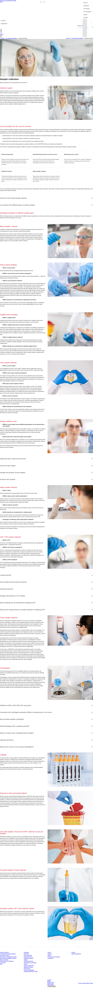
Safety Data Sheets (28, 961)
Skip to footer (13, 0)
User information (28, 955)
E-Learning (2, 962)
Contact (73, 952)
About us (50, 953)
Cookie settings (51, 986)
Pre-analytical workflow (11, 38)
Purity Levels (27, 968)
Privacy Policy (50, 982)
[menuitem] (88, 2)
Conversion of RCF (4, 955)
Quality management (29, 965)
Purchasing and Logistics (54, 956)
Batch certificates (4, 959)
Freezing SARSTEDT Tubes (31, 971)
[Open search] (92, 27)
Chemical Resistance (29, 970)
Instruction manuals (28, 958)
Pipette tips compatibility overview (8, 958)
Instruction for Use (28, 956)
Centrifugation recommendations (8, 953)
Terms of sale (50, 985)
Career (49, 952)
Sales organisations (76, 953)
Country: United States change (85, 983)
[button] (1, 30)
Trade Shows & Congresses (7, 961)
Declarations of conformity (30, 962)
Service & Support (4, 952)
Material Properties (28, 967)
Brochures (26, 953)
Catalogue (26, 952)
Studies (26, 959)
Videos (25, 964)
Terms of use (50, 983)
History (49, 955)
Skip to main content (5, 0)
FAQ (1, 964)
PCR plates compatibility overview (8, 956)
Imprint (49, 981)
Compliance (50, 958)
